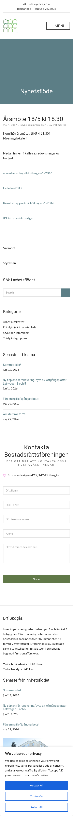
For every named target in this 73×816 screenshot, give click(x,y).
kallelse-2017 (12, 188)
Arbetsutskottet (14, 321)
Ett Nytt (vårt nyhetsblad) (19, 327)
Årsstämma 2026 (14, 414)
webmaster (59, 124)
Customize (36, 796)
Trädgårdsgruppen (15, 338)
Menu (59, 25)
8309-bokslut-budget (18, 218)
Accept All (36, 785)
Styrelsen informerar (33, 124)
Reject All (36, 807)
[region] (36, 781)
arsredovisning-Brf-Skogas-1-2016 (27, 173)
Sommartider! (12, 364)
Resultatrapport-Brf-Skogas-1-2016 (28, 203)
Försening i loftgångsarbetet (21, 398)
